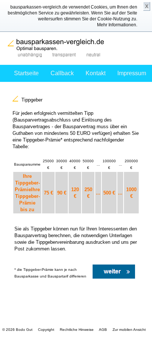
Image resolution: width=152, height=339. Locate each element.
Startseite (26, 73)
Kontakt (96, 73)
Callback (62, 73)
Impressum (131, 73)
